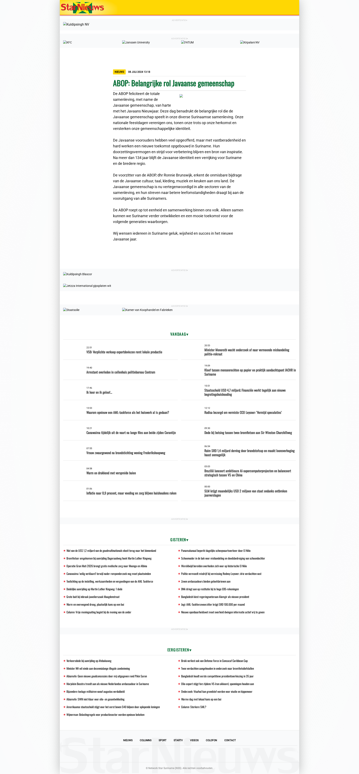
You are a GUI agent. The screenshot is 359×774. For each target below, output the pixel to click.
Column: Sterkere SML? (193, 707)
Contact (230, 740)
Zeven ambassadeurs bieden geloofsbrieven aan (205, 581)
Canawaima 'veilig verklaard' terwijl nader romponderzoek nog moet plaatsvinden (108, 573)
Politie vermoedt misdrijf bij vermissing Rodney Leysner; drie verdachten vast (221, 573)
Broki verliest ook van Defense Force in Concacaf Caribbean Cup (214, 660)
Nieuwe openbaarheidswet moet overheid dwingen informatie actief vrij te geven (222, 612)
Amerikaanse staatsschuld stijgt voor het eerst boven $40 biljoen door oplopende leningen (113, 707)
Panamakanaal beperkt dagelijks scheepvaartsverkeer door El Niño (216, 550)
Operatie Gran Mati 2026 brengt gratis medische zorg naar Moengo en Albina (106, 566)
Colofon (211, 740)
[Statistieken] (297, 770)
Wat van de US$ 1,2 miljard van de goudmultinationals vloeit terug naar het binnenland (111, 550)
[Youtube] (165, 754)
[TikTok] (193, 754)
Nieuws (128, 740)
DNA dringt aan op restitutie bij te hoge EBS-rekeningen (210, 589)
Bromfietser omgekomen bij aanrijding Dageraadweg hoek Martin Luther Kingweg (108, 558)
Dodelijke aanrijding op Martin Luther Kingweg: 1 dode (94, 589)
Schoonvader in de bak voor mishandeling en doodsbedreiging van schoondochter (223, 558)
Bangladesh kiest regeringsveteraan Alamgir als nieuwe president (215, 596)
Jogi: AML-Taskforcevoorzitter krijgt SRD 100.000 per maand (213, 604)
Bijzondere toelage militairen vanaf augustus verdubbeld (95, 691)
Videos (194, 740)
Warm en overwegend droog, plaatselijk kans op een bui (95, 604)
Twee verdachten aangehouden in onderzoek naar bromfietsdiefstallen (217, 668)
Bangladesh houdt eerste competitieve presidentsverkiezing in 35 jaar (217, 676)
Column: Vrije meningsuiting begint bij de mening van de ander (98, 612)
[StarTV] (286, 8)
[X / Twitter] (179, 754)
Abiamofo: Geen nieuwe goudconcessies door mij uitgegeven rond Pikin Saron (106, 676)
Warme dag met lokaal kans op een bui (201, 699)
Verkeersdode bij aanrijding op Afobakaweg (88, 660)
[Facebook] (151, 754)
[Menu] (291, 7)
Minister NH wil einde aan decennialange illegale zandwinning (98, 668)
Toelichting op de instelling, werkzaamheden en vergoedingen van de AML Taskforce (109, 581)
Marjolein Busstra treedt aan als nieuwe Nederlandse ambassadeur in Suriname (107, 684)
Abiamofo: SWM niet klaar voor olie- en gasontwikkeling (95, 699)
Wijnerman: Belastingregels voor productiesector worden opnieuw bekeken (105, 714)
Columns (145, 740)
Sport (162, 740)
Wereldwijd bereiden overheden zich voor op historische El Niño (214, 566)
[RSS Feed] (207, 754)
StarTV (178, 740)
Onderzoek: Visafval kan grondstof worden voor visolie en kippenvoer (216, 691)
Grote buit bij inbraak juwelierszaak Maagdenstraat (92, 596)
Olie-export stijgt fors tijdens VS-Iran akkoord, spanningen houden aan (217, 684)
